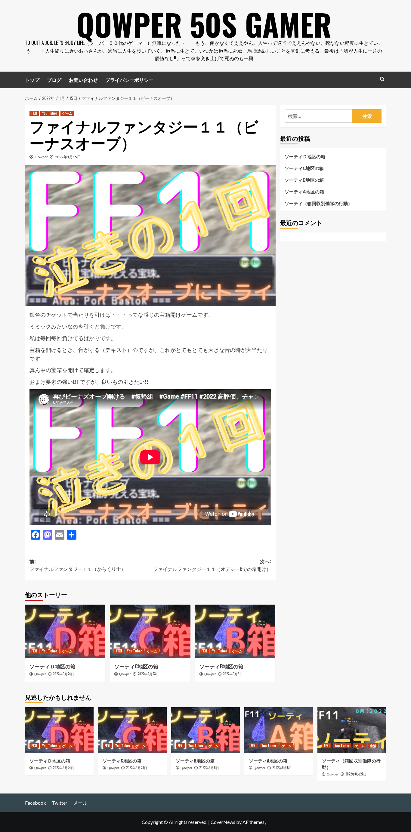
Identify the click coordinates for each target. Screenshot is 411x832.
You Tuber (49, 113)
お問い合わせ (83, 79)
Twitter (59, 803)
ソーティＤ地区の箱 (52, 666)
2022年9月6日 (233, 673)
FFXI (34, 113)
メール (80, 803)
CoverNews (223, 822)
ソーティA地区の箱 (304, 191)
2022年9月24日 (63, 673)
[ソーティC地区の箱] (150, 631)
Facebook (35, 803)
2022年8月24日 (355, 774)
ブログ (54, 79)
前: (77, 565)
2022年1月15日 (68, 157)
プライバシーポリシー (129, 79)
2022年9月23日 (148, 673)
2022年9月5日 (282, 767)
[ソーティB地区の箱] (235, 631)
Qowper (41, 157)
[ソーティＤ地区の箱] (65, 631)
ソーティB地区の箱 (221, 666)
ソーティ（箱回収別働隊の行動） (318, 203)
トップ (32, 79)
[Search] (382, 79)
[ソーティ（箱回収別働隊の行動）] (351, 730)
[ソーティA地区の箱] (278, 730)
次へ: (212, 565)
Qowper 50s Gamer (204, 24)
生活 (373, 745)
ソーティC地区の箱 (136, 666)
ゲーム (67, 113)
